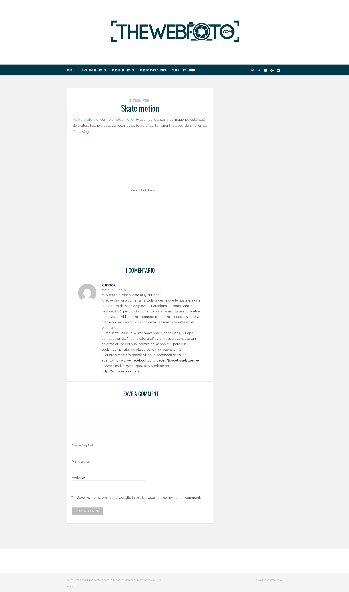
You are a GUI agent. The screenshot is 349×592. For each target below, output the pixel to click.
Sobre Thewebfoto (183, 70)
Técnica (134, 100)
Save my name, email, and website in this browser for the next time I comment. (139, 497)
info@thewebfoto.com (269, 580)
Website (78, 477)
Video (147, 100)
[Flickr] (265, 70)
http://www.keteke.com (120, 371)
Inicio (70, 70)
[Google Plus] (272, 70)
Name (82, 445)
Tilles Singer (82, 132)
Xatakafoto (86, 119)
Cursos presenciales (153, 70)
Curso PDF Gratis (123, 70)
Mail (81, 461)
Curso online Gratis (93, 70)
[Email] (279, 70)
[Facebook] (259, 70)
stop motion (125, 119)
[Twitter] (252, 70)
